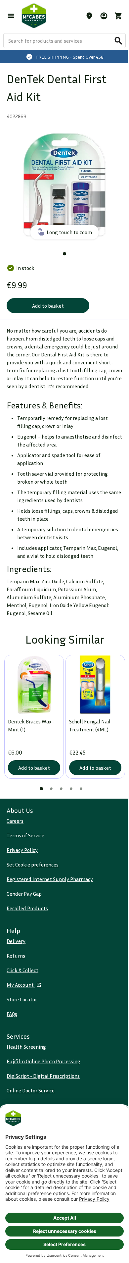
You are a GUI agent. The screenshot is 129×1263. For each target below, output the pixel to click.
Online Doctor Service (31, 1090)
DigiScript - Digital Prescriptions (43, 1076)
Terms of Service (25, 835)
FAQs (12, 1014)
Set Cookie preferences (33, 864)
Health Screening (26, 1046)
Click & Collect (22, 970)
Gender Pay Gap (24, 893)
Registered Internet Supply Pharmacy (50, 879)
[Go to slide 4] (71, 788)
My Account (21, 984)
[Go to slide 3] (61, 788)
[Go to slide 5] (81, 788)
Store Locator (22, 999)
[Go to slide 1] (64, 253)
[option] (64, 185)
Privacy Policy (22, 850)
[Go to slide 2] (51, 788)
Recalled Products (27, 908)
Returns (16, 955)
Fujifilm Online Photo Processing (43, 1061)
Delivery (16, 941)
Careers (15, 820)
